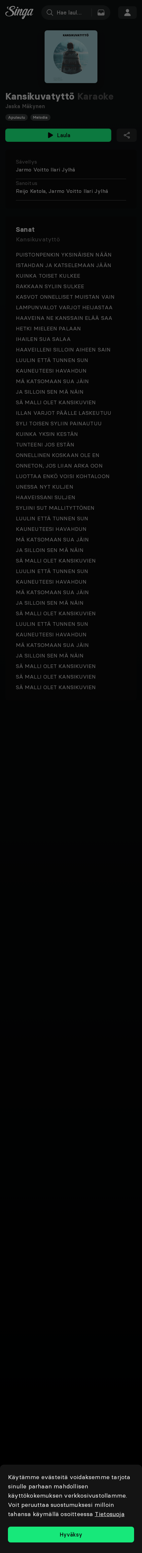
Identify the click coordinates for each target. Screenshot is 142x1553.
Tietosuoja (109, 1514)
